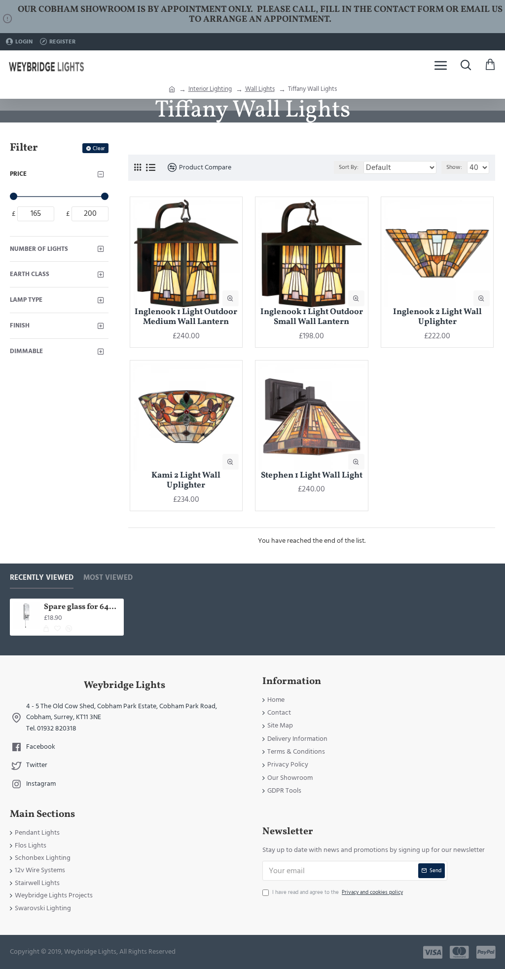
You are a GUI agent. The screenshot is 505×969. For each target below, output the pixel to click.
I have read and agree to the (337, 892)
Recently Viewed (41, 578)
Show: (454, 167)
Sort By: (349, 167)
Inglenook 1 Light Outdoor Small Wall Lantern (311, 317)
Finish (20, 325)
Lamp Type (26, 299)
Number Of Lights (39, 248)
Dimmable (26, 351)
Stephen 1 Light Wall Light (311, 476)
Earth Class (29, 274)
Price (18, 173)
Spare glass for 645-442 (82, 607)
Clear (99, 148)
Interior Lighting (210, 88)
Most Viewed (108, 578)
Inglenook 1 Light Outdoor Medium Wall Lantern (186, 317)
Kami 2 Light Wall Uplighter (185, 481)
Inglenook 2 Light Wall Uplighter (437, 317)
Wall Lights (260, 88)
